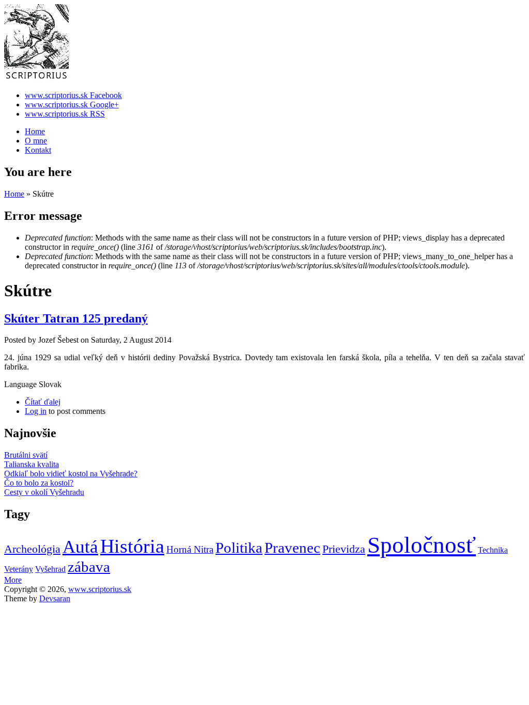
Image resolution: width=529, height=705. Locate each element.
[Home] (36, 77)
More (13, 579)
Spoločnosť (421, 545)
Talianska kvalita (31, 464)
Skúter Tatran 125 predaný (76, 318)
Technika (493, 550)
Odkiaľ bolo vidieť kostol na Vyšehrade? (70, 473)
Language (21, 384)
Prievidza (343, 548)
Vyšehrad (50, 569)
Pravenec (292, 547)
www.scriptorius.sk (99, 589)
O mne (36, 140)
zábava (89, 566)
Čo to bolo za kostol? (38, 482)
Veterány (18, 569)
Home (35, 131)
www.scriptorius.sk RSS (65, 113)
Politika (238, 547)
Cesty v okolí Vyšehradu (44, 492)
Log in (35, 411)
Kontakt (38, 150)
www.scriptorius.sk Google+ (72, 104)
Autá (80, 547)
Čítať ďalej (42, 401)
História (132, 546)
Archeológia (32, 548)
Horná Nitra (189, 549)
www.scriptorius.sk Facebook (73, 95)
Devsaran (54, 598)
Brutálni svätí (26, 455)
